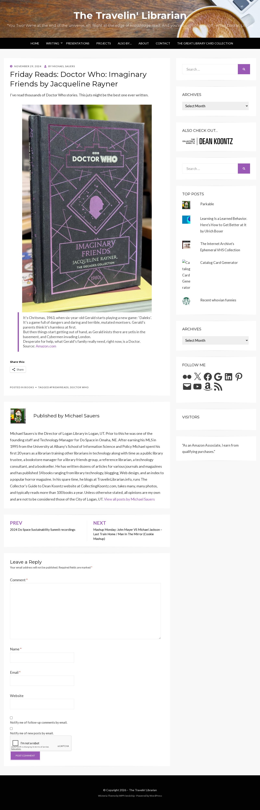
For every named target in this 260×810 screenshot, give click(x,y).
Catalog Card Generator (219, 262)
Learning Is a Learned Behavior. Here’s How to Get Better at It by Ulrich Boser (223, 224)
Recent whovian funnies (218, 300)
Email (15, 672)
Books (29, 387)
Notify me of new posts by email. (31, 733)
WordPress (156, 795)
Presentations (77, 43)
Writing (52, 43)
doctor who (79, 387)
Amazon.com (46, 346)
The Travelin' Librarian (130, 15)
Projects (103, 43)
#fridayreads (59, 387)
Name (16, 649)
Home (35, 43)
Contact (163, 43)
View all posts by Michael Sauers (129, 499)
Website (17, 695)
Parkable (207, 204)
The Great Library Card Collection (205, 43)
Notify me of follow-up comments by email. (38, 722)
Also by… (125, 43)
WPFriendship (127, 795)
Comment (19, 580)
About (144, 43)
